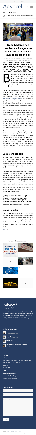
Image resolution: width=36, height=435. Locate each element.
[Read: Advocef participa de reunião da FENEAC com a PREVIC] (4, 337)
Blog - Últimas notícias (9, 12)
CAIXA (7, 229)
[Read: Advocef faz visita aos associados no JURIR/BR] (4, 345)
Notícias (18, 58)
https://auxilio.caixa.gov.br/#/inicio (13, 99)
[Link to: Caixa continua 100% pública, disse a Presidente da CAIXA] (10, 250)
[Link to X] (27, 433)
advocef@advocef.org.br (9, 373)
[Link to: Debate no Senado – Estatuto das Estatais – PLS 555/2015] (25, 247)
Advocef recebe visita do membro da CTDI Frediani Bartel (19, 331)
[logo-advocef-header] (15, 6)
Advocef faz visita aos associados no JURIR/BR (16, 344)
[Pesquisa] (27, 6)
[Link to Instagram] (32, 433)
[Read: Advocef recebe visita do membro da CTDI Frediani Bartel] (4, 332)
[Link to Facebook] (24, 433)
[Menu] (31, 6)
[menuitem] (27, 6)
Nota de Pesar (9, 340)
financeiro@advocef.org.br (10, 376)
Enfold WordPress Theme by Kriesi (14, 431)
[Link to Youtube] (29, 433)
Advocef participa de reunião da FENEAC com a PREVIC (18, 336)
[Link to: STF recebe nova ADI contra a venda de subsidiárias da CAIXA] (10, 283)
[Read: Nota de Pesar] (4, 341)
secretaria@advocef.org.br (10, 378)
